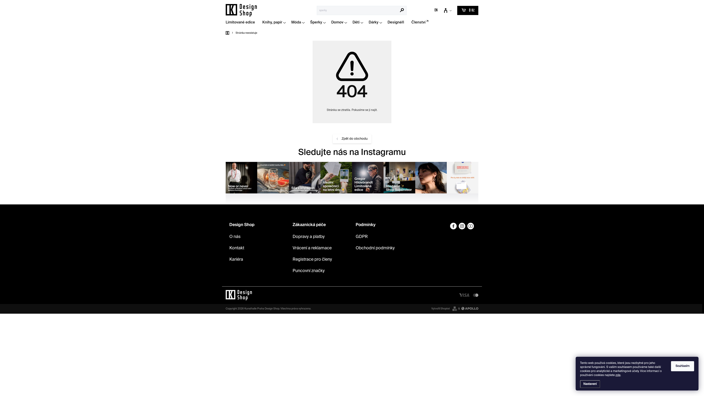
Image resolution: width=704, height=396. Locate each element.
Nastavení (590, 384)
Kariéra (236, 259)
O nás (235, 237)
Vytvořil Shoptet (440, 308)
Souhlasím (683, 366)
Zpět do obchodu (355, 138)
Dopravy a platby (309, 237)
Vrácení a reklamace (312, 248)
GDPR (362, 237)
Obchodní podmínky (375, 248)
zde (617, 375)
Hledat (402, 11)
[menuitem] (242, 22)
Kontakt (236, 248)
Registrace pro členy (312, 259)
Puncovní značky (309, 271)
